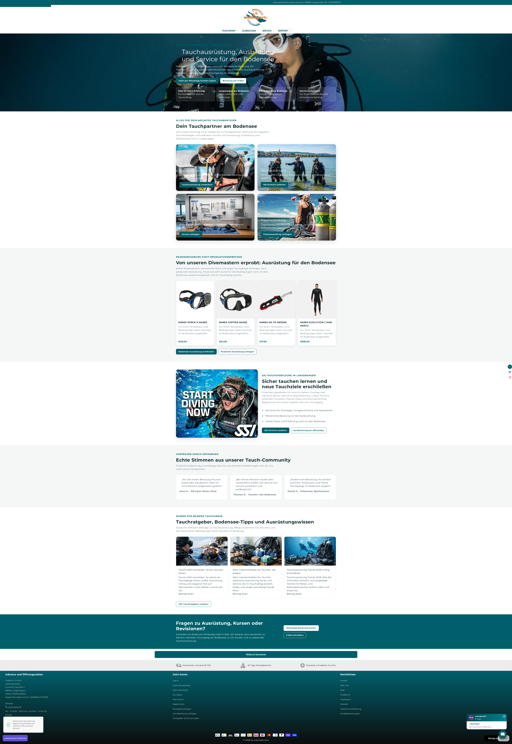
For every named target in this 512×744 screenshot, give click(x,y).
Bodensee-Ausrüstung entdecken (196, 351)
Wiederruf (345, 695)
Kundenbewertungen (350, 713)
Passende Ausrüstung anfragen (237, 351)
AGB (342, 690)
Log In (176, 680)
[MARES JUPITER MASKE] (236, 300)
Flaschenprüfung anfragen (277, 234)
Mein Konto (178, 699)
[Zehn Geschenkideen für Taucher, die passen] (256, 551)
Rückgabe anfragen (182, 709)
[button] (8, 17)
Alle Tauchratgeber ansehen (194, 604)
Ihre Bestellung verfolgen (185, 713)
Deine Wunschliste (181, 685)
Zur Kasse (177, 695)
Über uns (344, 685)
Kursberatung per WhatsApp (308, 430)
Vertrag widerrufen (497, 738)
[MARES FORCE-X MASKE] (195, 300)
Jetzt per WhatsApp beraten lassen (197, 81)
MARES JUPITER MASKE (233, 322)
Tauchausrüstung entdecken (197, 184)
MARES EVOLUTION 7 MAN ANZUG (316, 324)
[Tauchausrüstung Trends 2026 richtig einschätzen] (310, 551)
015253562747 (15, 707)
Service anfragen (191, 234)
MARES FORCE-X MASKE (192, 322)
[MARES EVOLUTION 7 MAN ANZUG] (317, 300)
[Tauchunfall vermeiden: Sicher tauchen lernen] (202, 551)
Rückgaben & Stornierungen (186, 718)
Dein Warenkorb (180, 690)
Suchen (343, 680)
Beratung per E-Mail (233, 81)
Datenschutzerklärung (350, 709)
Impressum (345, 699)
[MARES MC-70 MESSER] (276, 300)
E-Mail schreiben (295, 635)
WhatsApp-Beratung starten (301, 628)
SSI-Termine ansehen (274, 184)
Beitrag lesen (186, 594)
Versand (344, 704)
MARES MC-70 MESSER (273, 322)
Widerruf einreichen (256, 654)
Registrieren (178, 704)
